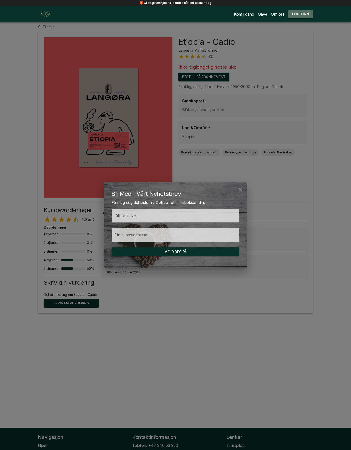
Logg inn (300, 14)
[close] (240, 189)
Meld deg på (176, 252)
